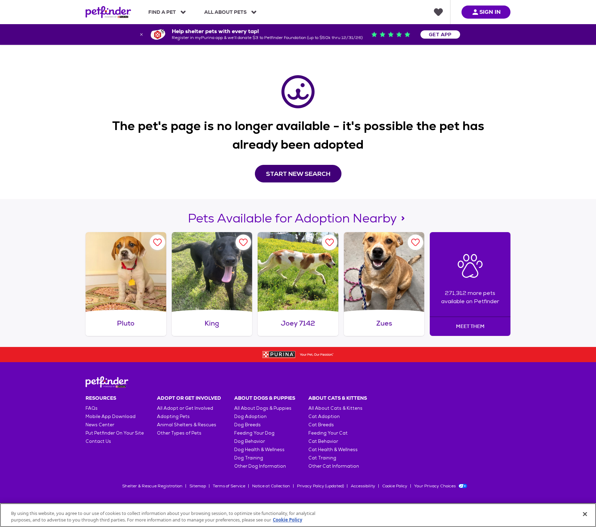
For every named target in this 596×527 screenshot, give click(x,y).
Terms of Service (229, 486)
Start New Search (298, 174)
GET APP (440, 34)
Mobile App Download (111, 416)
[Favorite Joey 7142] (329, 242)
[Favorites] (438, 12)
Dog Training (248, 458)
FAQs (92, 408)
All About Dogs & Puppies (262, 408)
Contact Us (98, 441)
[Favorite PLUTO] (157, 242)
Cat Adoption (324, 416)
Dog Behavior (249, 441)
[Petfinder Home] (108, 12)
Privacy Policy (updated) (320, 486)
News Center (100, 425)
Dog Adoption (250, 416)
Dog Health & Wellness (259, 450)
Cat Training (322, 458)
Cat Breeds (321, 425)
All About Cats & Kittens (335, 408)
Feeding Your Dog (254, 433)
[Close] (585, 514)
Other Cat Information (333, 466)
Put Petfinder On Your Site (115, 433)
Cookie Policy (394, 486)
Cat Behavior (323, 441)
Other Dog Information (260, 466)
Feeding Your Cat (328, 433)
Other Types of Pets (179, 433)
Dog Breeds (247, 425)
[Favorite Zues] (415, 242)
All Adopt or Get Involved (185, 408)
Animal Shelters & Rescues (186, 425)
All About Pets (225, 12)
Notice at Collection (271, 486)
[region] (298, 515)
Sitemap (197, 486)
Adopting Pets (173, 416)
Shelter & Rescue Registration (152, 486)
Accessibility (363, 486)
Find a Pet (162, 12)
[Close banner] (141, 34)
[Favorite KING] (243, 242)
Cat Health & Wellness (333, 450)
